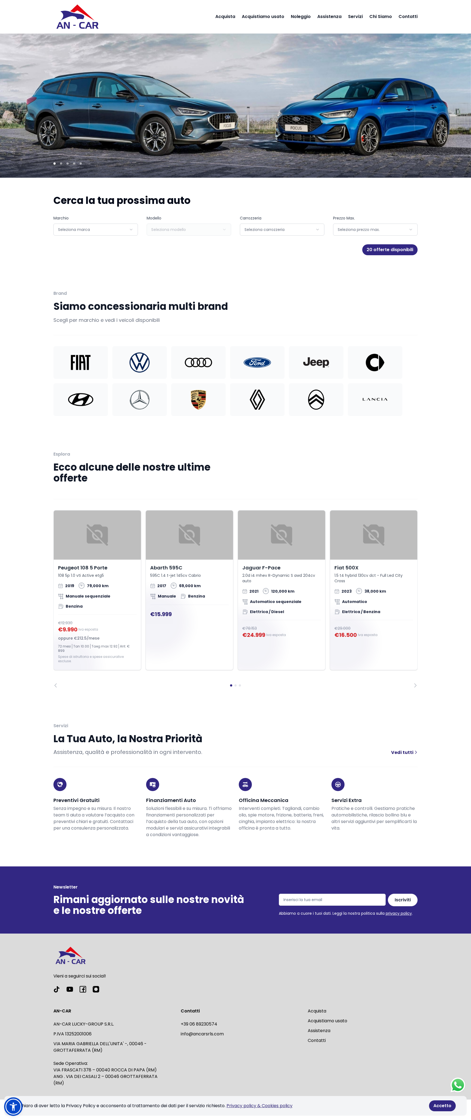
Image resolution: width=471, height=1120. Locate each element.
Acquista (225, 16)
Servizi (355, 16)
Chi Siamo (380, 16)
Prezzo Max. (344, 218)
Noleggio (301, 16)
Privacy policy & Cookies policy (259, 1106)
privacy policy (399, 913)
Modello (154, 218)
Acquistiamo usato (263, 16)
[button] (13, 1107)
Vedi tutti (402, 752)
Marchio (61, 218)
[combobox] (95, 230)
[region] (235, 599)
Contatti (408, 16)
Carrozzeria (250, 218)
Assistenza (329, 16)
